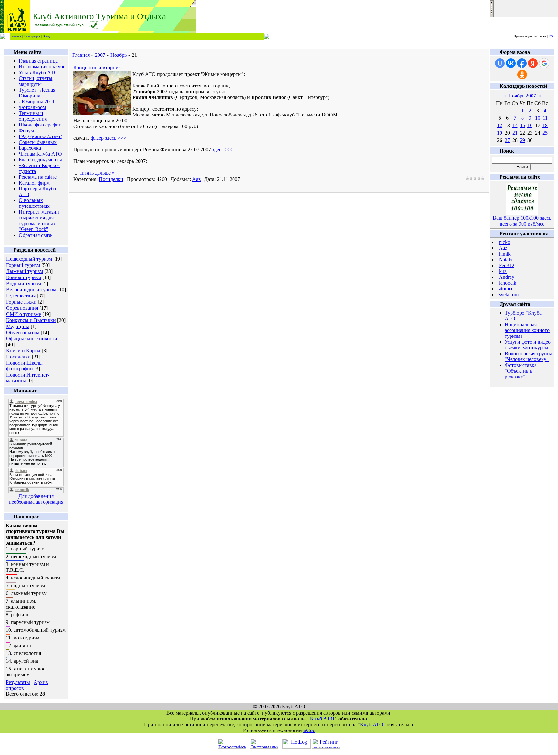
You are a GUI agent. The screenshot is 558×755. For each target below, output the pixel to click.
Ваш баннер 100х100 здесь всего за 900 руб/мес (522, 220)
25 (545, 133)
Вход (46, 36)
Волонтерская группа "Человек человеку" (528, 356)
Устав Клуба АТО (38, 72)
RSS (552, 36)
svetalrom (509, 294)
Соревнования (22, 308)
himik (505, 254)
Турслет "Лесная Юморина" (37, 92)
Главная (15, 36)
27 (507, 140)
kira (503, 271)
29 (522, 140)
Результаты (18, 682)
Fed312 (506, 265)
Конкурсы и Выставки (31, 320)
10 (537, 118)
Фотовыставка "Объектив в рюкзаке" (521, 370)
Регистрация (32, 36)
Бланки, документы (40, 159)
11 (545, 118)
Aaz (196, 179)
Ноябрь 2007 (522, 95)
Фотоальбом (32, 107)
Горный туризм (23, 265)
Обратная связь (35, 235)
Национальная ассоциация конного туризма (527, 330)
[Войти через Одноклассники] (522, 74)
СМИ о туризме (23, 314)
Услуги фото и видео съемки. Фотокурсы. (528, 344)
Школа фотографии (40, 124)
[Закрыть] (491, 15)
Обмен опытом (22, 332)
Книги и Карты (23, 350)
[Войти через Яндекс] (533, 63)
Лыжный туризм (24, 271)
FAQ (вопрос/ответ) (40, 136)
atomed (506, 288)
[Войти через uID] (500, 63)
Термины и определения (33, 116)
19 (499, 133)
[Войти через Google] (544, 63)
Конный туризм (23, 277)
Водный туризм (23, 283)
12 (499, 125)
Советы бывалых (38, 142)
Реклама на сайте (38, 177)
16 (529, 125)
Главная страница (38, 61)
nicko (504, 242)
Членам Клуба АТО (40, 153)
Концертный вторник (97, 67)
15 (522, 125)
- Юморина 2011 (37, 101)
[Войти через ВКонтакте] (511, 63)
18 (545, 125)
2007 (100, 55)
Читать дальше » (96, 173)
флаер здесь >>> (108, 138)
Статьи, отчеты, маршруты (36, 81)
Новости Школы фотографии (24, 365)
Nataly (505, 259)
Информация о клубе (42, 66)
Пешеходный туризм (29, 259)
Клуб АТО (322, 718)
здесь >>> (222, 149)
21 (515, 133)
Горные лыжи (21, 302)
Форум (26, 130)
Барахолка (30, 148)
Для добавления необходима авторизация (36, 499)
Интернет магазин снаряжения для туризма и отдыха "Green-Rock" (39, 220)
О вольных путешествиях (34, 203)
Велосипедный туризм (31, 289)
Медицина (17, 326)
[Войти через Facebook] (522, 63)
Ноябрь (118, 55)
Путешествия (21, 295)
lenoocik (507, 283)
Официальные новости (31, 338)
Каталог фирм (34, 183)
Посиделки (18, 356)
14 (515, 125)
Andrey (506, 277)
